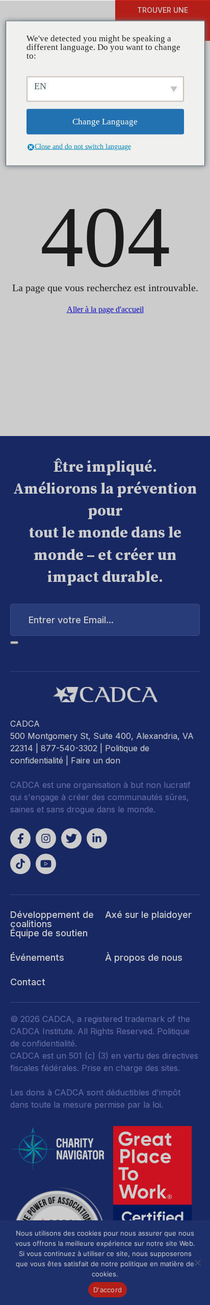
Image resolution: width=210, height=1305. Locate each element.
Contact (27, 982)
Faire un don (95, 760)
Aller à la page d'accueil (105, 309)
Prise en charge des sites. (131, 1068)
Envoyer (14, 642)
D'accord (107, 1290)
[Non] (197, 1263)
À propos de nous (143, 957)
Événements (37, 957)
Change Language (105, 121)
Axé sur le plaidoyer (148, 914)
